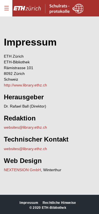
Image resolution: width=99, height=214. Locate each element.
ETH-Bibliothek (54, 208)
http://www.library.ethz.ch (25, 85)
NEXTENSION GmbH (22, 170)
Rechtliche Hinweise (59, 203)
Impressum (29, 203)
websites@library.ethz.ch (25, 127)
